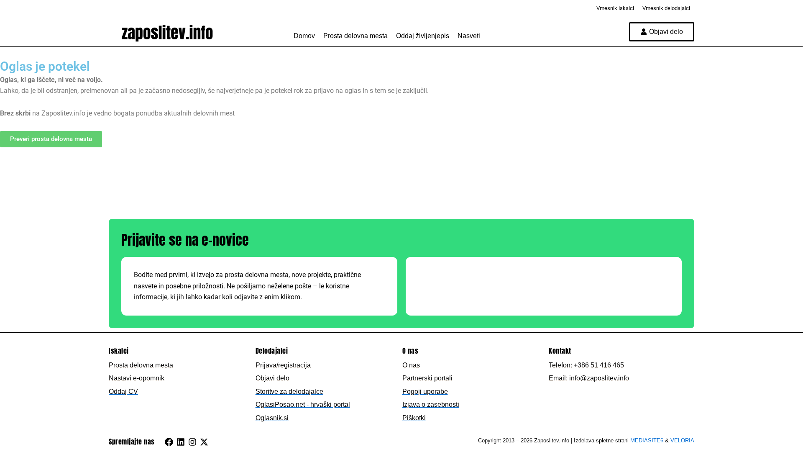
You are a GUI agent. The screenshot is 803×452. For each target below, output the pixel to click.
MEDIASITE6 (646, 440)
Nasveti (469, 35)
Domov (304, 35)
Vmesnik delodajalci (666, 8)
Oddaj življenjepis (422, 35)
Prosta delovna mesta (355, 35)
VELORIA (682, 440)
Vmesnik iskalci (615, 8)
